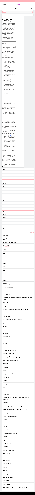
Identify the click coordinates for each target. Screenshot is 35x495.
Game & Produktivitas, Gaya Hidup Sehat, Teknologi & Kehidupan (10, 305)
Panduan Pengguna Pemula (6, 387)
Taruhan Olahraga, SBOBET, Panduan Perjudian (8, 450)
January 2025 (4, 276)
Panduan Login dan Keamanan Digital (7, 380)
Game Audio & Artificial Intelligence (7, 306)
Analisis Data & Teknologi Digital (7, 284)
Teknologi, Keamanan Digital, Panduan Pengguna (8, 483)
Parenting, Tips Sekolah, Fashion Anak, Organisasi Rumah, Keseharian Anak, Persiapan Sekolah (14, 403)
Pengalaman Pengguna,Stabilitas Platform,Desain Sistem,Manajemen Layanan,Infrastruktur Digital (14, 406)
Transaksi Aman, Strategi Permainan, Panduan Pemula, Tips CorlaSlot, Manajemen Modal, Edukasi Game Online (16, 487)
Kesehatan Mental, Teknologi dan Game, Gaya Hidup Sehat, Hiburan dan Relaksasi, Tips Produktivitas (14, 356)
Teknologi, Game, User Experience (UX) (7, 481)
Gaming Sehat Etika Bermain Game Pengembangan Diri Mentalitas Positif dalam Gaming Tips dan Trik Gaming (15, 313)
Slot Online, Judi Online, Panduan (7, 439)
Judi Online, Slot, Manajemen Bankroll (7, 333)
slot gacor (4, 211)
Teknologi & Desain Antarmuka (6, 453)
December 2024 (5, 277)
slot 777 (4, 203)
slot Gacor (4, 183)
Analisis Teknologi (5, 291)
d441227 (4, 21)
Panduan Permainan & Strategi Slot (7, 391)
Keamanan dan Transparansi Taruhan (7, 340)
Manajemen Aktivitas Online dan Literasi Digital (8, 364)
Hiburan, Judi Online (5, 322)
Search (4, 231)
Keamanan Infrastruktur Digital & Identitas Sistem (8, 353)
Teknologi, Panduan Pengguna (6, 484)
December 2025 (5, 260)
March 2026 (4, 256)
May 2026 (4, 253)
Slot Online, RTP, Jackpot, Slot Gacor (7, 443)
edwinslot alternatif (5, 302)
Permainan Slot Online (5, 413)
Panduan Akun (4, 370)
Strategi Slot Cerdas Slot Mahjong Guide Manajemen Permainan (10, 447)
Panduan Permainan (5, 390)
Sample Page (16, 8)
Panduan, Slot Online (5, 402)
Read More (3, 166)
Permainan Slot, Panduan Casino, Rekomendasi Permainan (10, 416)
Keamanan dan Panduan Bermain (7, 339)
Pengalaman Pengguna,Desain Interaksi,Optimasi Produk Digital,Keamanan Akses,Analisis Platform (14, 405)
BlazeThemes (11, 493)
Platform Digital (5, 419)
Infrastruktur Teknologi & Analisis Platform (8, 329)
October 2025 (4, 263)
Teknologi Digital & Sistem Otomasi (7, 473)
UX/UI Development (5, 490)
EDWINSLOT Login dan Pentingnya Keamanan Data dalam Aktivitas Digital (18, 11)
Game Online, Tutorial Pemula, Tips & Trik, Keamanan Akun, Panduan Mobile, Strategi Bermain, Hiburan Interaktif (16, 309)
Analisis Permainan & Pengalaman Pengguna (8, 287)
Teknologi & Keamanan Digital (6, 456)
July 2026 (4, 250)
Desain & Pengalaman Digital (6, 294)
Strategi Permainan (5, 446)
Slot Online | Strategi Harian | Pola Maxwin (8, 429)
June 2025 (4, 269)
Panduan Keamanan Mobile (6, 377)
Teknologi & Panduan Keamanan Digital (7, 460)
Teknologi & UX (5, 467)
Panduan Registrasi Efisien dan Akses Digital (8, 394)
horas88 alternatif (5, 326)
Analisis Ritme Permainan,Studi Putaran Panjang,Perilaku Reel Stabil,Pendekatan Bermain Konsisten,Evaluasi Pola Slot (16, 290)
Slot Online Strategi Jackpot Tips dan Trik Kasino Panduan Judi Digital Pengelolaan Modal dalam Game (15, 430)
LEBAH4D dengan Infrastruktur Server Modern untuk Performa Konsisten (11, 360)
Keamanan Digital (5, 343)
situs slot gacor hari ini (5, 180)
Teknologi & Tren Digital (6, 464)
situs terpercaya (5, 217)
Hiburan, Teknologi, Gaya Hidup (6, 323)
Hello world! (11, 246)
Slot (10, 135)
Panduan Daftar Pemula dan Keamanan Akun (8, 374)
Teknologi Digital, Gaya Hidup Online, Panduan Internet (9, 474)
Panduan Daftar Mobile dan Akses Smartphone (8, 373)
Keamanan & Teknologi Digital (6, 336)
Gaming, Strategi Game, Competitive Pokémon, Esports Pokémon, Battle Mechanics (12, 319)
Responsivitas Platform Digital (6, 422)
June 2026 (4, 252)
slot (3, 186)
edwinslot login (5, 303)
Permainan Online (5, 412)
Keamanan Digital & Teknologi (6, 347)
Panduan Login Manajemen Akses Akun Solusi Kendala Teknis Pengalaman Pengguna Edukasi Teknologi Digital (16, 381)
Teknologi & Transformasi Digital (7, 463)
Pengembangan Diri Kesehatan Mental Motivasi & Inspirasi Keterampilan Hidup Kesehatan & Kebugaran (15, 409)
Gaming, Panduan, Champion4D (6, 316)
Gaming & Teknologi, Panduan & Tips (7, 312)
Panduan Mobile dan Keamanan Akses (7, 384)
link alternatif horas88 (5, 363)
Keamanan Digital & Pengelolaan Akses (7, 346)
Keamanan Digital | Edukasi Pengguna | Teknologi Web (9, 350)
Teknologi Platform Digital (6, 480)
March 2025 (4, 273)
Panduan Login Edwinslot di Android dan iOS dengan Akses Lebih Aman (22, 0)
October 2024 (4, 280)
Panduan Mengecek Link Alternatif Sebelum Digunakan (9, 238)
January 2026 (4, 259)
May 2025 (4, 270)
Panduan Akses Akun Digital (6, 367)
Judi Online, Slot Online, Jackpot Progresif (8, 330)
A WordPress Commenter (6, 246)
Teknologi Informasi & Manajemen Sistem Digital (8, 477)
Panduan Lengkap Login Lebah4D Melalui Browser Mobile (9, 242)
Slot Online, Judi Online (5, 436)
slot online (4, 214)
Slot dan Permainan (5, 426)
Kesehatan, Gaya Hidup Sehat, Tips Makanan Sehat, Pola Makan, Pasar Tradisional (12, 357)
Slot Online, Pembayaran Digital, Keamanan (8, 440)
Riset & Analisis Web (5, 423)
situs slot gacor (5, 197)
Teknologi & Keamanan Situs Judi (7, 457)
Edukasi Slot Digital (5, 299)
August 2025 (4, 266)
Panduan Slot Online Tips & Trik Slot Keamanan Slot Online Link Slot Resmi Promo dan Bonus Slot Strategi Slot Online (16, 397)
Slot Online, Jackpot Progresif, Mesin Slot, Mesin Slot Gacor (10, 433)
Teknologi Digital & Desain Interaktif (7, 470)
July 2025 (4, 267)
